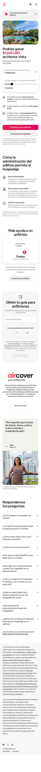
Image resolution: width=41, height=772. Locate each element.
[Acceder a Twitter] (8, 745)
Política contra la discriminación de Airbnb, (19, 344)
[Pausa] (7, 446)
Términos (15, 751)
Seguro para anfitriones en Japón (16, 660)
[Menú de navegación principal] (36, 4)
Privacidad (6, 751)
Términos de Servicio (13, 343)
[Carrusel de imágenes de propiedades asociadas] (20, 468)
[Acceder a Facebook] (3, 745)
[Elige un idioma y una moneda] (30, 4)
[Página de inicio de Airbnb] (4, 4)
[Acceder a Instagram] (12, 745)
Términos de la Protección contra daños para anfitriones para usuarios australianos (20, 686)
